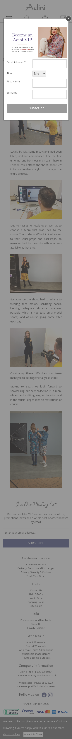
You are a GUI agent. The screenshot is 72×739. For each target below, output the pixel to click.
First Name (13, 81)
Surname (12, 92)
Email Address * (16, 62)
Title (9, 73)
